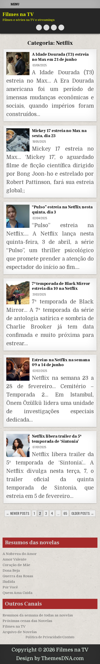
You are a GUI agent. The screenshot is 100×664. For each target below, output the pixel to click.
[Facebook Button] (46, 27)
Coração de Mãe (16, 565)
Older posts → (82, 513)
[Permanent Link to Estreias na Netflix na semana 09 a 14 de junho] (18, 369)
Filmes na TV (18, 14)
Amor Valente (15, 559)
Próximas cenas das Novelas (27, 621)
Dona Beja (11, 570)
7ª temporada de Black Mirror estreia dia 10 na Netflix (61, 286)
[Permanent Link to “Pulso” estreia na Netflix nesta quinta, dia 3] (18, 216)
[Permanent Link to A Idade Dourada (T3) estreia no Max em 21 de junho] (18, 63)
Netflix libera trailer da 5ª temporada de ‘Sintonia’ (56, 439)
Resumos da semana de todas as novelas (38, 615)
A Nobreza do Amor (20, 554)
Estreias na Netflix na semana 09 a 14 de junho (61, 362)
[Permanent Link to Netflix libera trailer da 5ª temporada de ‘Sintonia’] (18, 445)
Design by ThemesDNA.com (50, 658)
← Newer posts (17, 513)
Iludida (9, 582)
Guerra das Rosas (18, 576)
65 (65, 513)
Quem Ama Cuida (17, 593)
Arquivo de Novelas (20, 632)
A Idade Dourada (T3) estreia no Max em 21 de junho (60, 57)
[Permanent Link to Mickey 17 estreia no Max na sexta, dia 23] (18, 139)
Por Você (10, 587)
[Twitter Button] (39, 27)
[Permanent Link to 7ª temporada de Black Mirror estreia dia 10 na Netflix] (18, 292)
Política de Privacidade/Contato (50, 637)
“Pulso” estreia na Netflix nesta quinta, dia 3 (62, 209)
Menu (15, 4)
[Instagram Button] (54, 27)
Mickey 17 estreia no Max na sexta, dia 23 (59, 133)
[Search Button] (61, 27)
